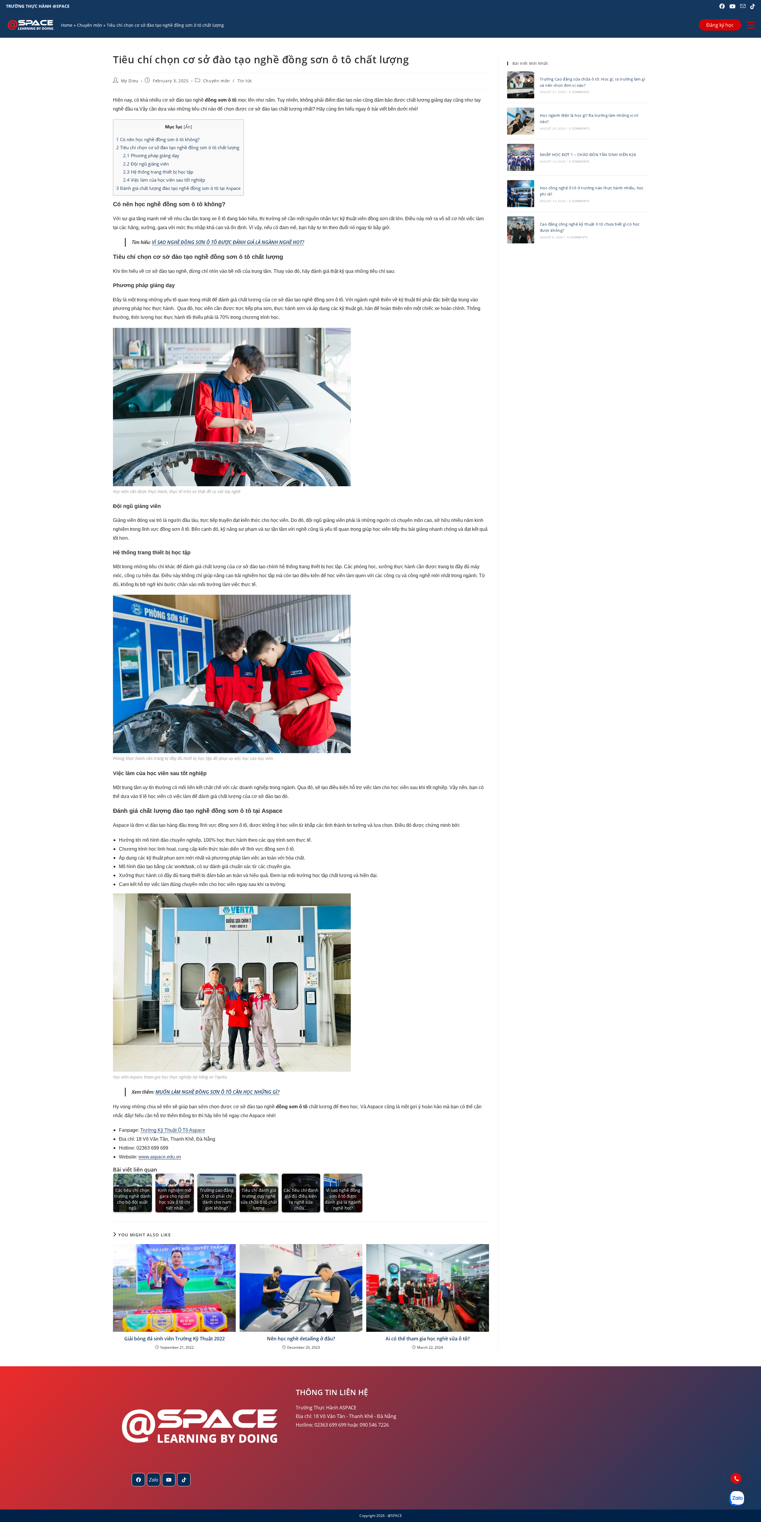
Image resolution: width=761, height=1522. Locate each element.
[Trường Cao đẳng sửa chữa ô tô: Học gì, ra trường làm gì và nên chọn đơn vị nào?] (520, 84)
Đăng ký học (720, 25)
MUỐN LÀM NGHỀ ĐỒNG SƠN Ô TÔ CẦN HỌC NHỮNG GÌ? (217, 1092)
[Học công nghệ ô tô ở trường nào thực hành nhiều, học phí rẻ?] (520, 193)
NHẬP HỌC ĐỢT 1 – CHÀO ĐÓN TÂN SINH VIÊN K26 (588, 154)
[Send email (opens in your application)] (743, 6)
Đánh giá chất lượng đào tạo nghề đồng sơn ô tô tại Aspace (178, 188)
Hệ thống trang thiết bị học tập (158, 172)
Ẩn (188, 127)
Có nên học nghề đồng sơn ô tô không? (157, 139)
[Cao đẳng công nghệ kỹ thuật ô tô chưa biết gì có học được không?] (520, 229)
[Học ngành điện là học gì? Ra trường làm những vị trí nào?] (520, 121)
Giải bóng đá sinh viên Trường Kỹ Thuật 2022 (174, 1338)
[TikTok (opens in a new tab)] (751, 6)
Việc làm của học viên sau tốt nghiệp (164, 180)
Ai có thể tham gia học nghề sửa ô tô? (428, 1338)
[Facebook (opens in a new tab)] (722, 6)
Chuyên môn (89, 25)
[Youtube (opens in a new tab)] (732, 6)
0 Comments (579, 92)
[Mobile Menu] (751, 25)
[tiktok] (184, 1479)
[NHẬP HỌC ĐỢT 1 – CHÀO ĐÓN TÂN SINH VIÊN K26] (520, 157)
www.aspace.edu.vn (160, 1156)
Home (67, 25)
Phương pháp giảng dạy (151, 155)
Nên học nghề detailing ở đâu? (301, 1338)
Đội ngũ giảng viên (146, 164)
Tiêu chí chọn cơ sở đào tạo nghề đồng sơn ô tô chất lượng (177, 147)
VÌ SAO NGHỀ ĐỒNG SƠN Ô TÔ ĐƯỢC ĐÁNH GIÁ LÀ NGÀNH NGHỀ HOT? (228, 242)
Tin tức (245, 81)
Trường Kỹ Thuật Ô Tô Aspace (172, 1130)
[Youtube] (168, 1479)
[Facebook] (138, 1479)
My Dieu (130, 81)
